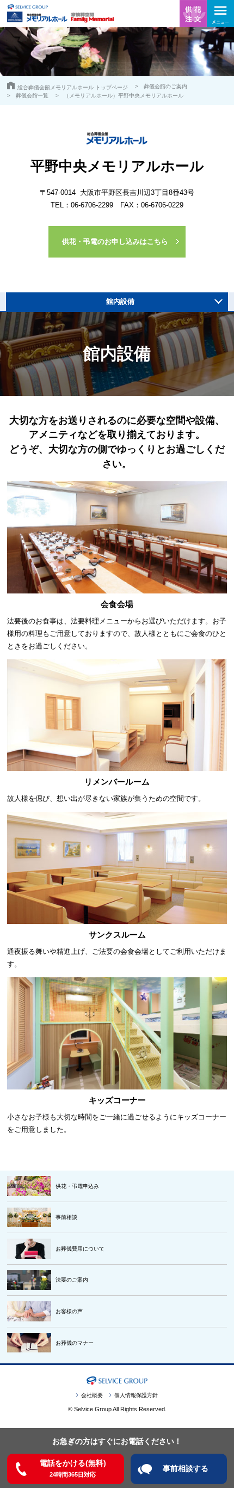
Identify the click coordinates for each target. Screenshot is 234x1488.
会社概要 (92, 1395)
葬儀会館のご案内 (165, 86)
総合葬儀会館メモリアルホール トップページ (72, 87)
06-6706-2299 (92, 205)
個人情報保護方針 (136, 1395)
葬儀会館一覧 (32, 96)
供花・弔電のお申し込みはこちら (115, 241)
